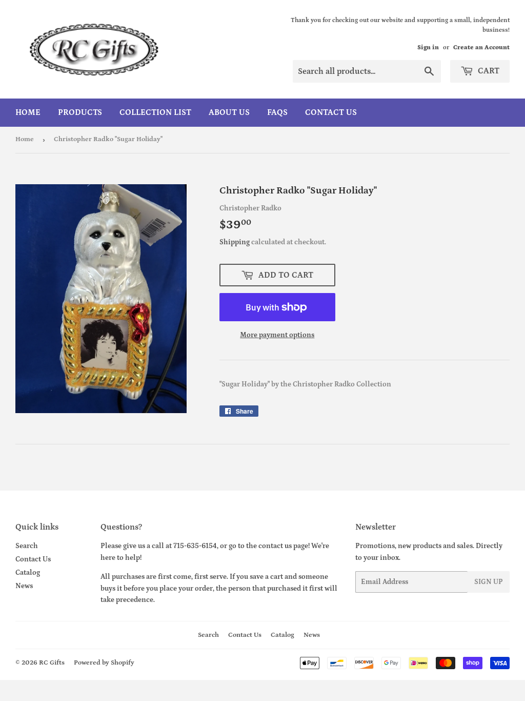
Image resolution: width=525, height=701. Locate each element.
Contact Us (331, 112)
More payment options (277, 335)
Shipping (234, 242)
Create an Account (481, 47)
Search (26, 546)
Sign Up (488, 582)
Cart (487, 70)
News (24, 586)
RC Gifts (52, 663)
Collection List (155, 112)
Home (28, 112)
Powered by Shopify (104, 663)
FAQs (277, 112)
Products (80, 112)
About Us (229, 112)
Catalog (27, 573)
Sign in (428, 47)
